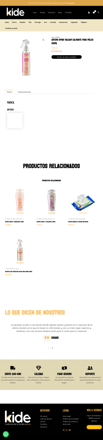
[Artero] (14, 120)
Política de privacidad (71, 419)
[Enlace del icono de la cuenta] (89, 12)
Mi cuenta (43, 416)
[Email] (70, 430)
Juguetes (74, 22)
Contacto (68, 12)
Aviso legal (67, 416)
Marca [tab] (9, 92)
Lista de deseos (46, 419)
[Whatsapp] (67, 430)
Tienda (42, 12)
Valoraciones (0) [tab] (24, 92)
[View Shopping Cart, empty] (94, 12)
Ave (45, 22)
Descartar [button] (71, 3)
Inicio (35, 12)
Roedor (22, 22)
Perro (14, 22)
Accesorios (63, 22)
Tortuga (38, 22)
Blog (60, 12)
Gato (7, 22)
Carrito (42, 422)
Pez (30, 22)
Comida (53, 22)
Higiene (84, 22)
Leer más (8, 228)
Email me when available (66, 57)
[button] (98, 12)
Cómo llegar (94, 427)
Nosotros (51, 12)
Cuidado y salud (11, 28)
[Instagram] (64, 430)
